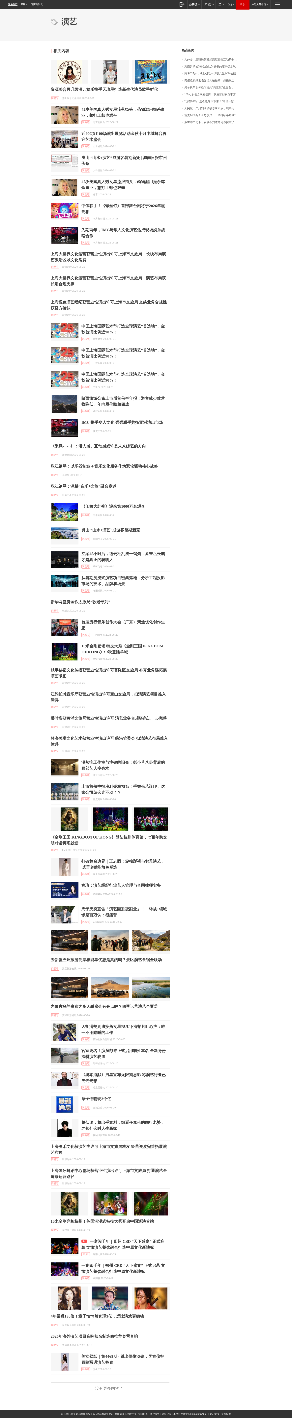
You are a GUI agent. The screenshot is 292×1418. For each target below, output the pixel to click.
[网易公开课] (194, 4)
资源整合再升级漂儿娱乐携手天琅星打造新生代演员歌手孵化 (104, 89)
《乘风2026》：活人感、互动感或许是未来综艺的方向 (98, 446)
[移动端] (182, 4)
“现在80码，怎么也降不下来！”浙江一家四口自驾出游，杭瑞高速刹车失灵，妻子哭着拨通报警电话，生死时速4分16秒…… (212, 101)
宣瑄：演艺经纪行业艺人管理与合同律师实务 (121, 885)
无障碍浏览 (37, 4)
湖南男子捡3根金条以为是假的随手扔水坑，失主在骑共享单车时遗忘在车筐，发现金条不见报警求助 (212, 66)
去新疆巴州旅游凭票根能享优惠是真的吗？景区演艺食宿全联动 (106, 959)
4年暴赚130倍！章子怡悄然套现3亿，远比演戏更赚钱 (97, 1316)
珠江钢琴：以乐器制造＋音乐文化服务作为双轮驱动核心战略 (104, 466)
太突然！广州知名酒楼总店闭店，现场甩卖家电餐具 (212, 108)
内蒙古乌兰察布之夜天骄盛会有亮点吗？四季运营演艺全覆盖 (104, 1006)
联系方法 (131, 1414)
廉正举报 (214, 1414)
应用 (23, 4)
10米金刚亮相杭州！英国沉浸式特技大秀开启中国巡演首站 (102, 1221)
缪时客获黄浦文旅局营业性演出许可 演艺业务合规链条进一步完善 (109, 718)
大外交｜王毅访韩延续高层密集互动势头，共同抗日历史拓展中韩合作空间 (212, 59)
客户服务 (155, 1414)
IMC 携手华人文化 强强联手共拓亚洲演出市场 (122, 422)
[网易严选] (208, 4)
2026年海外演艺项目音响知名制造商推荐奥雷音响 (94, 1336)
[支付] (221, 4)
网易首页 (12, 4)
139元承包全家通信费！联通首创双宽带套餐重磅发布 (212, 94)
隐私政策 (166, 1414)
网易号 (54, 98)
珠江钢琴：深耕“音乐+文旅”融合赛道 (83, 486)
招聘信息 (143, 1414)
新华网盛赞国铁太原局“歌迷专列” (80, 602)
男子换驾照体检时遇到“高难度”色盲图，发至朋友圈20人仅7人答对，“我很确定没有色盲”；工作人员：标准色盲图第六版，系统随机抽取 (212, 87)
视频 (85, 1254)
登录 (242, 4)
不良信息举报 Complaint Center (190, 1414)
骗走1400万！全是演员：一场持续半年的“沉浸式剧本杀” (212, 115)
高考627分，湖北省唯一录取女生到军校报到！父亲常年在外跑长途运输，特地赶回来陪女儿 (212, 73)
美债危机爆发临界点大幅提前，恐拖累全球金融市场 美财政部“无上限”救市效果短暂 (212, 80)
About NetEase (104, 1414)
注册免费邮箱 (258, 4)
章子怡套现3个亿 (96, 1099)
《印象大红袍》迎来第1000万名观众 (113, 506)
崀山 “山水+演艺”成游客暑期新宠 (110, 530)
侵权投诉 (226, 1414)
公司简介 (119, 1414)
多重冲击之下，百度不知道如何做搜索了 (209, 122)
